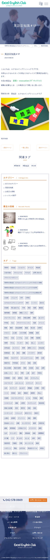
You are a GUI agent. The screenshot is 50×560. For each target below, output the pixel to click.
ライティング (32, 403)
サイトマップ (38, 538)
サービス (30, 268)
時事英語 (7, 353)
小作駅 (37, 388)
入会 (26, 338)
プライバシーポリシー (11, 278)
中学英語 (15, 363)
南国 (40, 428)
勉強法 (41, 308)
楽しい (33, 343)
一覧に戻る (25, 147)
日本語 (31, 368)
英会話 (13, 268)
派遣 (37, 333)
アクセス (27, 273)
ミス (12, 438)
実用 (23, 348)
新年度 (40, 353)
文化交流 (41, 348)
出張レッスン (8, 373)
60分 (27, 303)
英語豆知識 (4, 138)
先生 (37, 368)
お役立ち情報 (10, 191)
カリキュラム (35, 378)
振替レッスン (32, 348)
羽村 (22, 373)
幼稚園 (31, 333)
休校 (34, 433)
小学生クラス (22, 428)
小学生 (28, 298)
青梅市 (26, 393)
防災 (18, 353)
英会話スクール (32, 448)
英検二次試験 (8, 408)
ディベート (21, 418)
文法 (12, 338)
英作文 (23, 408)
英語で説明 (17, 368)
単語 (34, 408)
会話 (26, 378)
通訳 (21, 433)
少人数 (15, 333)
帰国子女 (7, 363)
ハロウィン (7, 448)
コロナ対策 (23, 333)
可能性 (15, 443)
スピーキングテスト (17, 398)
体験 (16, 403)
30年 (33, 438)
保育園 (15, 313)
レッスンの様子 (10, 195)
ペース (6, 393)
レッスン (34, 303)
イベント (41, 323)
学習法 (40, 373)
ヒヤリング (29, 383)
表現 (34, 363)
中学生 (6, 323)
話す (33, 373)
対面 (29, 408)
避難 (23, 353)
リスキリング (8, 403)
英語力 (36, 413)
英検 (34, 318)
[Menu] (46, 3)
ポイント (38, 383)
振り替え (7, 453)
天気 (21, 443)
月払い (40, 393)
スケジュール (18, 273)
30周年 (40, 328)
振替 (34, 423)
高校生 (6, 358)
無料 (31, 313)
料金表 (38, 268)
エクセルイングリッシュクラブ (13, 303)
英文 (16, 408)
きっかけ (19, 438)
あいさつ (41, 318)
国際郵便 (41, 433)
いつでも (19, 338)
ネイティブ (13, 388)
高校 (29, 418)
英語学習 (7, 443)
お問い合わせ (37, 273)
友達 (29, 363)
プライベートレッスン (23, 323)
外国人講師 (27, 318)
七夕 (5, 433)
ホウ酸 (6, 438)
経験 (5, 428)
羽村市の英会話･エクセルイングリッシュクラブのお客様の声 (22, 293)
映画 (37, 443)
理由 (15, 448)
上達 (27, 373)
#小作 (34, 166)
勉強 (26, 328)
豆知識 (6, 308)
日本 (14, 378)
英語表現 (41, 403)
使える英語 (7, 368)
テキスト (7, 333)
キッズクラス (26, 423)
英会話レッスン (9, 423)
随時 (41, 398)
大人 (12, 323)
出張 (42, 358)
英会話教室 (19, 328)
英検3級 (27, 433)
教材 (11, 328)
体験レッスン (24, 313)
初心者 (33, 328)
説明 (43, 368)
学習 (43, 388)
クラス (23, 363)
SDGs (27, 343)
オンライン (16, 348)
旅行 (19, 393)
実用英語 (12, 428)
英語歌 (38, 338)
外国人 (42, 448)
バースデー (31, 353)
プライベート (24, 453)
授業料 (33, 393)
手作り (6, 338)
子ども (12, 343)
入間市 (23, 403)
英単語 (13, 393)
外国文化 (41, 423)
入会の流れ (7, 273)
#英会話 (26, 166)
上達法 (6, 418)
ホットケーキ (29, 443)
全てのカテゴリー (11, 184)
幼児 (19, 318)
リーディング (8, 413)
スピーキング (8, 383)
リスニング (18, 413)
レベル (28, 398)
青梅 (5, 328)
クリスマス (32, 428)
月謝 (34, 323)
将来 (25, 368)
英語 (29, 308)
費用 (34, 418)
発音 (39, 438)
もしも (27, 438)
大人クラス (14, 358)
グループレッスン (9, 318)
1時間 (6, 343)
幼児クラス (28, 413)
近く (16, 373)
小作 (21, 298)
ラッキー (20, 343)
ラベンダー (13, 433)
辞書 (32, 338)
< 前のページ (7, 147)
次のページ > (43, 147)
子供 (23, 308)
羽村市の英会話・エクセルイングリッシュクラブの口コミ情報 (23, 283)
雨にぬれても (15, 308)
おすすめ (22, 448)
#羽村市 (17, 166)
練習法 (20, 378)
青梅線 (30, 388)
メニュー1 (14, 298)
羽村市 (6, 268)
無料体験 (7, 313)
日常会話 (7, 348)
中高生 (35, 398)
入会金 (6, 298)
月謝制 (6, 398)
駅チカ (15, 453)
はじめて (22, 388)
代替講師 (7, 378)
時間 (37, 358)
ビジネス (41, 343)
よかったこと (19, 383)
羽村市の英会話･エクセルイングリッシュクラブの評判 (20, 288)
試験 (18, 423)
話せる (42, 303)
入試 (5, 388)
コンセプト (21, 268)
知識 (34, 308)
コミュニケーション (27, 358)
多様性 (13, 418)
